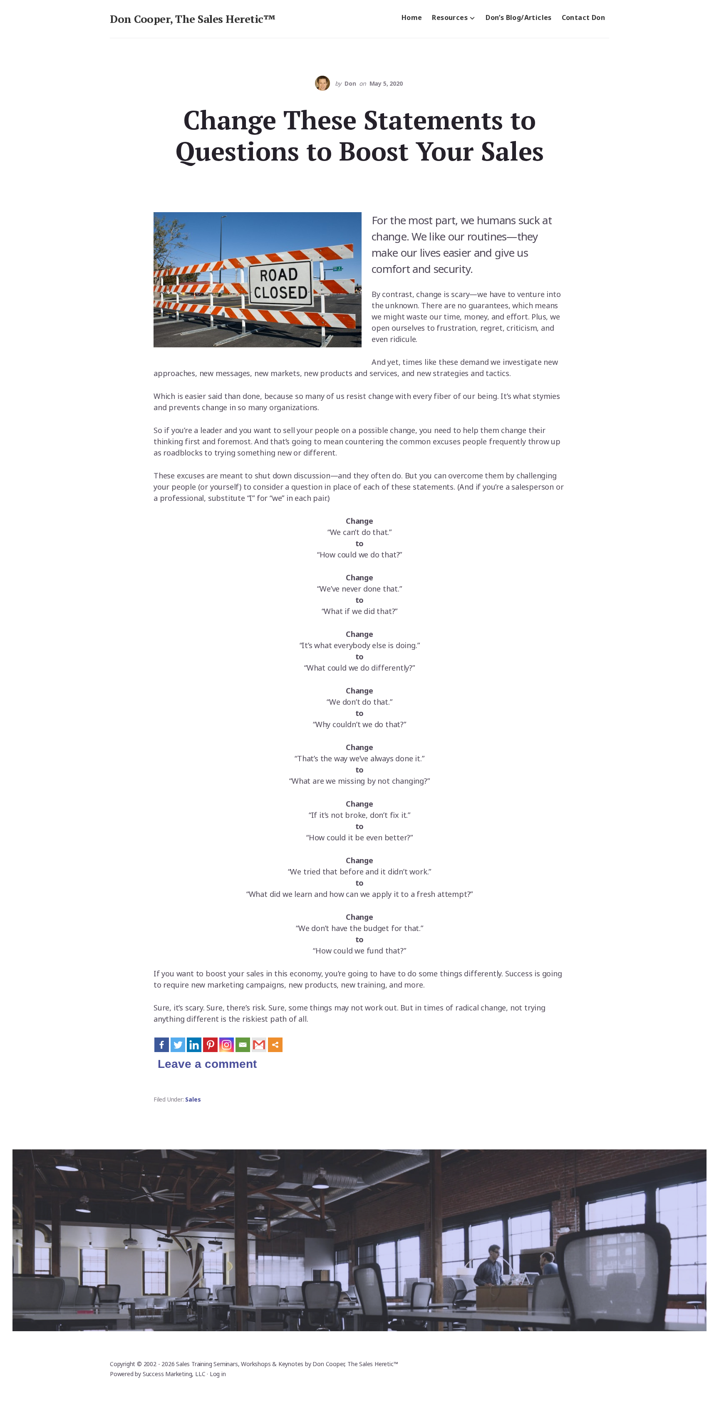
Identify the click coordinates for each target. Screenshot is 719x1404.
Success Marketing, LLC (174, 1374)
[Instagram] (226, 1045)
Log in (218, 1374)
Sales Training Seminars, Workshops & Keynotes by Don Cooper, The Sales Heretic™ (287, 1364)
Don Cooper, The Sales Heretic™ (192, 19)
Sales (193, 1099)
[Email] (243, 1045)
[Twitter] (178, 1045)
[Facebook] (161, 1045)
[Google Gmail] (259, 1045)
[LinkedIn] (194, 1045)
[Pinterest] (210, 1045)
